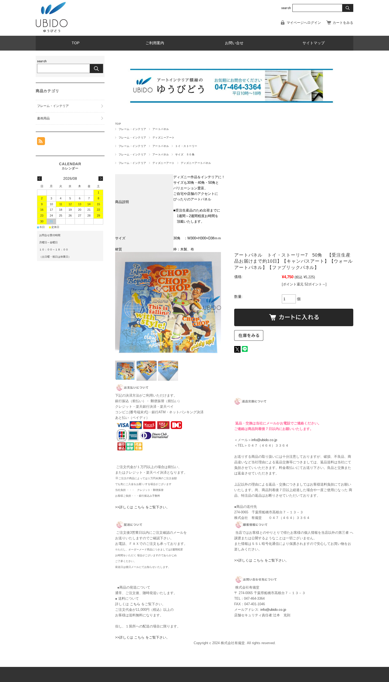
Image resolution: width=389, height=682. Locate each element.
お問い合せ (234, 43)
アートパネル (160, 129)
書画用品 (43, 118)
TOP (75, 43)
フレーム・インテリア (132, 129)
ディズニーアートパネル (196, 162)
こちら (135, 604)
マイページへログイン (304, 23)
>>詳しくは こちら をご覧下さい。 (142, 507)
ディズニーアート (163, 137)
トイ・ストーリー (186, 146)
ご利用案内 (155, 43)
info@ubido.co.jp (264, 440)
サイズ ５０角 (185, 154)
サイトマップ (313, 43)
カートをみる (343, 23)
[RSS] (41, 142)
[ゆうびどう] (51, 31)
